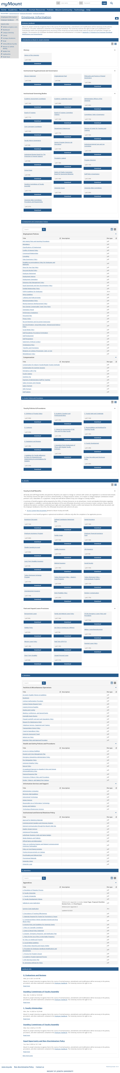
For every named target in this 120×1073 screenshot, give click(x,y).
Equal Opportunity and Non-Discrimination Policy (37, 285)
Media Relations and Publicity (31, 838)
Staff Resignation (28, 339)
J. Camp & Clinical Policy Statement (33, 931)
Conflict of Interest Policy (30, 250)
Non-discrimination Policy (24, 1067)
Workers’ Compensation (91, 593)
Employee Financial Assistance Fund (93, 534)
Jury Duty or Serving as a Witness (64, 627)
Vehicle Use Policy (28, 737)
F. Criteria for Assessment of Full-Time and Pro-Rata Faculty (64, 430)
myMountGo (6, 54)
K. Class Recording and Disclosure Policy (94, 458)
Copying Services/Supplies (30, 707)
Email (4, 41)
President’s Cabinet (60, 158)
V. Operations (26, 675)
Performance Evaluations (30, 313)
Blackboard (6, 30)
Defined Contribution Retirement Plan (64, 520)
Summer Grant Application (31, 909)
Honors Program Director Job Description (63, 143)
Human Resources (37, 10)
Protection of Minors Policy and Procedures (36, 777)
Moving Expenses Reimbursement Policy (35, 303)
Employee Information (26, 13)
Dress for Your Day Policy (30, 267)
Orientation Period (28, 310)
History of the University (31, 55)
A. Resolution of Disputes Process (33, 890)
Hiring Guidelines (28, 294)
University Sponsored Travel (31, 734)
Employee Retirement (29, 273)
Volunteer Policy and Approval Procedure (35, 740)
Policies (50, 10)
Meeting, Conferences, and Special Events (35, 713)
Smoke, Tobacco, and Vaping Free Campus (36, 780)
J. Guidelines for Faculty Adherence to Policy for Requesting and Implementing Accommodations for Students (35, 458)
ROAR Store (6, 57)
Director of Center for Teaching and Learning (95, 129)
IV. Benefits (25, 481)
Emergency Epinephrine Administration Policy (36, 757)
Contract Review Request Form (32, 704)
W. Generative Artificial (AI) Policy (33, 963)
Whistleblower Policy (29, 354)
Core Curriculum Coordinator (33, 126)
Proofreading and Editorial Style (32, 855)
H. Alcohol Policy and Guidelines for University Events (39, 924)
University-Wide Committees (93, 188)
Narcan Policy (27, 766)
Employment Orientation (30, 279)
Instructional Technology (30, 797)
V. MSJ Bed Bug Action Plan (31, 960)
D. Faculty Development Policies (32, 899)
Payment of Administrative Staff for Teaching (36, 380)
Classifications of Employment (32, 247)
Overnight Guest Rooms (30, 716)
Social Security (88, 563)
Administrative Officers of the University (93, 99)
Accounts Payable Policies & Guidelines (34, 695)
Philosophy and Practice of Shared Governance (94, 77)
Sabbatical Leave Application (31, 903)
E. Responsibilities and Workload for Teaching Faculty (95, 428)
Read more (26, 986)
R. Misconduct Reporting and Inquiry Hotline (36, 946)
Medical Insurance (59, 563)
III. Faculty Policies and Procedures (32, 398)
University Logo (27, 864)
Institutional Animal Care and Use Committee (94, 145)
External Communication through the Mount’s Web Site (39, 826)
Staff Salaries (27, 392)
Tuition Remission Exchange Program (32, 576)
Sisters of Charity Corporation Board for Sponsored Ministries (63, 173)
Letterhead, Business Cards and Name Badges (37, 835)
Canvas (5, 35)
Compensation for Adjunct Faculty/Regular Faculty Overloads (41, 365)
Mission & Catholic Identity (8, 47)
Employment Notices (29, 276)
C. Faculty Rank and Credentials (93, 413)
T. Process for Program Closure (32, 954)
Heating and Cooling (29, 710)
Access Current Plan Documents (37, 510)
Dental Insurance (89, 519)
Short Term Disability (30, 655)
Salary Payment (27, 386)
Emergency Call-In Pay (29, 371)
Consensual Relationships (30, 253)
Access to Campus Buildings (31, 751)
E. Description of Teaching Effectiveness (35, 913)
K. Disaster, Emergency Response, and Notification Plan (40, 934)
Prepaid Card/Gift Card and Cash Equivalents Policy (38, 719)
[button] (44, 229)
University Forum (59, 188)
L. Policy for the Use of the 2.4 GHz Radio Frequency (38, 937)
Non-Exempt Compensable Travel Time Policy (37, 307)
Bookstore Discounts (30, 519)
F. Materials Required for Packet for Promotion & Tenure (40, 916)
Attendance (26, 244)
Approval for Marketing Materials (33, 820)
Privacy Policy (27, 319)
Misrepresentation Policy (30, 300)
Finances (23, 10)
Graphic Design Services (30, 829)
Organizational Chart (60, 76)
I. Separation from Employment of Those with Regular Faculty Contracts (64, 447)
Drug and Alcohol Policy (30, 270)
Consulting (26, 256)
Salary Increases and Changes (32, 383)
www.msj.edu (7, 1067)
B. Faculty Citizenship (29, 893)
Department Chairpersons (62, 128)
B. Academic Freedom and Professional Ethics (62, 414)
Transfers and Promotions (31, 348)
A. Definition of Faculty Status (33, 413)
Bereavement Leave (30, 614)
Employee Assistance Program (33, 533)
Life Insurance (88, 549)
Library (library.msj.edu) (10, 44)
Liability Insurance (59, 549)
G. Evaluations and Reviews (32, 441)
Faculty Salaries (27, 374)
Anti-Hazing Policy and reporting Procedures (36, 241)
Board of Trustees (30, 113)
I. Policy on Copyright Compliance (33, 928)
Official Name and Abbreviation (32, 841)
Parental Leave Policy (90, 643)
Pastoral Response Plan (30, 774)
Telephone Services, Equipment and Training (36, 725)
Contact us (40, 1067)
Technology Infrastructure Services (33, 809)
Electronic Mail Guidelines (30, 794)
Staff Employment (28, 336)
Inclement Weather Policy (30, 763)
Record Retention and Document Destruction (36, 322)
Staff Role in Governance (91, 174)
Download (43, 63)
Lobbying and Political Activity (32, 297)
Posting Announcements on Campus (34, 852)
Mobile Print (6, 51)
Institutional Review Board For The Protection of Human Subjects (34, 155)
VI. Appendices (26, 870)
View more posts (28, 1056)
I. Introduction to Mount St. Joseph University (35, 40)
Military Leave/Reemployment (93, 629)
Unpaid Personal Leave (61, 655)
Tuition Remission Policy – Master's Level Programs (65, 578)
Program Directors (90, 160)
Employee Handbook (38, 13)
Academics (12, 10)
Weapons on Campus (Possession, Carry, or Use (37, 351)
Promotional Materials (29, 858)
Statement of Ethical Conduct (31, 342)
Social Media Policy (28, 330)
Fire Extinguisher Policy (30, 760)
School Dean (28, 170)
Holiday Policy (28, 627)
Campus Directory (8, 32)
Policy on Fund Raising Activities (32, 849)
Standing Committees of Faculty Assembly (34, 185)
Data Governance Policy (30, 259)
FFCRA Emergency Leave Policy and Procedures (95, 614)
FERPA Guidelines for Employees (32, 291)
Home (3, 10)
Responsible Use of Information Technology (36, 803)
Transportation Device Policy (31, 728)
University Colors (28, 861)
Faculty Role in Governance (32, 140)
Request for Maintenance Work (32, 722)
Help (88, 10)
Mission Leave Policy (30, 641)
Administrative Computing (30, 791)
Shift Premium (27, 389)
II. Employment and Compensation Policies (35, 222)
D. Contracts (28, 427)
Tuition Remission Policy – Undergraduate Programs (92, 578)
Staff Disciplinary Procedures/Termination (35, 333)
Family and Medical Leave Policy (64, 614)
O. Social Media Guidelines (31, 943)
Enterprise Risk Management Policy (33, 282)
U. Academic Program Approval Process (35, 957)
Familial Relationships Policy (31, 288)
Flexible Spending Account (32, 547)
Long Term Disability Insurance (33, 561)
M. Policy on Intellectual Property (33, 940)
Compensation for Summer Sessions (34, 368)
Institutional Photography (30, 832)
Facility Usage (58, 535)
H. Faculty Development (91, 443)
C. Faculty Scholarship (29, 896)
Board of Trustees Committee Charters (63, 113)
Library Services (27, 800)
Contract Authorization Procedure (33, 701)
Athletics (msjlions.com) (10, 27)
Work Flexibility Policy (60, 593)
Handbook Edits (27, 969)
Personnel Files (27, 316)
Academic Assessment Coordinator (35, 99)
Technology (79, 10)
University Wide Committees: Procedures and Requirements (33, 201)
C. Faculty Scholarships (32, 1008)
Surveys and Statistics (29, 806)
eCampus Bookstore (9, 38)
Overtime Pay (27, 377)
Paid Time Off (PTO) (60, 641)
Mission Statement (30, 76)
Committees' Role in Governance (94, 114)
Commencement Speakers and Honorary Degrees (38, 823)
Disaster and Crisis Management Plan (34, 754)
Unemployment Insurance (32, 591)
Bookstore (26, 698)
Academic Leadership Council (63, 99)
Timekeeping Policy (28, 345)
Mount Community (63, 10)
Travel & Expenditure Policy (31, 731)
